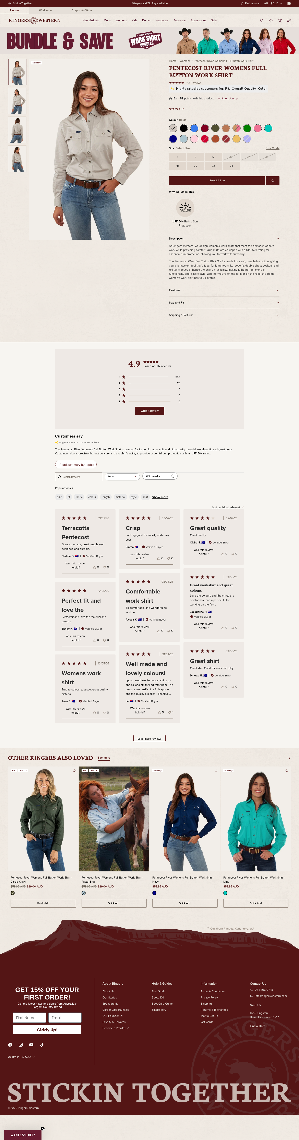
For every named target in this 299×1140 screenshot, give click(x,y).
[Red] (204, 139)
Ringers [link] (15, 10)
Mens (107, 20)
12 (231, 157)
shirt (145, 497)
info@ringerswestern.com (271, 996)
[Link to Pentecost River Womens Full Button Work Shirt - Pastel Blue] (114, 819)
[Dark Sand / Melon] (236, 128)
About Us (108, 991)
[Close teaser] (43, 1129)
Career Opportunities (116, 1010)
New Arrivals (91, 20)
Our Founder (111, 1016)
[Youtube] (31, 1045)
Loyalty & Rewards (114, 1022)
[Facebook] (10, 1045)
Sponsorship (110, 1004)
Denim (146, 20)
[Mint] (268, 128)
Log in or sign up (227, 98)
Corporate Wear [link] (82, 10)
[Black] (183, 128)
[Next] (289, 758)
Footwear (180, 20)
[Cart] (289, 21)
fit (69, 497)
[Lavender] (247, 139)
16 (267, 157)
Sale (214, 20)
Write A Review (150, 411)
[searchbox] (81, 476)
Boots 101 (158, 997)
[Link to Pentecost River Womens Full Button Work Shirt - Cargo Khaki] (43, 819)
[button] (272, 180)
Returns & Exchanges (214, 1010)
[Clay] (226, 128)
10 (213, 157)
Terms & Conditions (213, 991)
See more (104, 758)
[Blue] (194, 128)
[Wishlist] (271, 21)
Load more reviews (149, 739)
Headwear (162, 20)
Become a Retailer (114, 1028)
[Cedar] (226, 139)
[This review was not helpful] (104, 567)
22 (213, 166)
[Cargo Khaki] (215, 128)
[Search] (262, 21)
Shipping (206, 1004)
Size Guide (272, 148)
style (134, 497)
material (120, 497)
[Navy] (173, 139)
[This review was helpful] (94, 567)
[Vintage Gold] (236, 139)
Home (173, 61)
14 (249, 157)
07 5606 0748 (264, 990)
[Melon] (257, 128)
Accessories (198, 20)
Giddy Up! (47, 1030)
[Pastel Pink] (194, 139)
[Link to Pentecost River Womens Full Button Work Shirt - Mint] (256, 819)
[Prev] (281, 758)
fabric (79, 497)
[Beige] (173, 128)
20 (195, 166)
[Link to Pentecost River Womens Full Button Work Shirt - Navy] (185, 819)
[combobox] (122, 477)
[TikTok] (42, 1045)
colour (92, 497)
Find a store (257, 1026)
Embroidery (159, 1010)
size (59, 497)
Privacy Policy (209, 997)
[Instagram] (21, 1045)
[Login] (280, 21)
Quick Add (43, 903)
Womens (121, 20)
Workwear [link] (45, 10)
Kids (134, 20)
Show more (160, 497)
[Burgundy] (204, 128)
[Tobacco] (215, 139)
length (106, 497)
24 (231, 166)
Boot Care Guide (162, 1004)
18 (177, 166)
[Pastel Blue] (183, 139)
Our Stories (110, 997)
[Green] (247, 128)
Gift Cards (207, 1022)
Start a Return (209, 1016)
